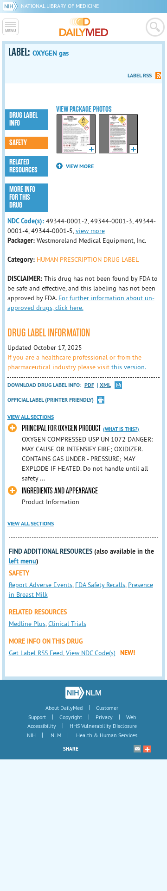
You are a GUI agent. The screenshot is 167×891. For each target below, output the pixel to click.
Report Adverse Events (40, 585)
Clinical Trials (67, 623)
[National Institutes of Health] (12, 5)
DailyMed (83, 27)
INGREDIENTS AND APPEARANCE (60, 491)
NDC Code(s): (25, 221)
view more (90, 231)
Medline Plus (27, 623)
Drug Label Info (23, 119)
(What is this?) (121, 429)
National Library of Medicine (60, 5)
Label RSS (140, 75)
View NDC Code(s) (91, 653)
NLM (56, 735)
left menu (22, 561)
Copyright (70, 717)
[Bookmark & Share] (147, 748)
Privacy (104, 717)
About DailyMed (64, 707)
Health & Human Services (106, 735)
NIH (31, 735)
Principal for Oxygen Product (61, 428)
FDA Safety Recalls (100, 585)
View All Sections (30, 417)
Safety (18, 142)
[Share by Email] (137, 748)
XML (105, 385)
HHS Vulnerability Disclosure (103, 725)
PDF (89, 385)
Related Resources (23, 166)
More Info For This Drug (22, 197)
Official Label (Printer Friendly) (50, 400)
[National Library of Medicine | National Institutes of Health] (83, 693)
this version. (128, 367)
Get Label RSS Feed (36, 653)
